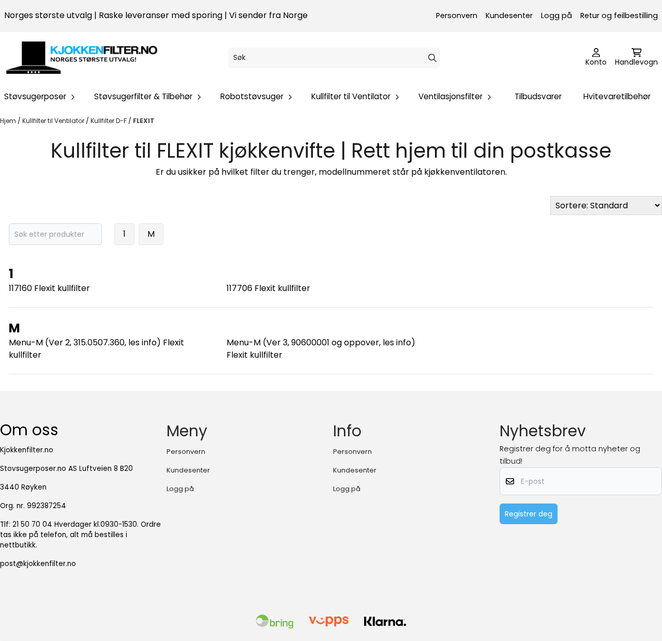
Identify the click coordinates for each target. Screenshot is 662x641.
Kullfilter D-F (109, 120)
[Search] (432, 58)
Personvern (456, 15)
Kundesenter (509, 15)
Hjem (9, 120)
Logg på (556, 15)
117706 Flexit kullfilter (268, 288)
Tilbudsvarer (538, 96)
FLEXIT (144, 120)
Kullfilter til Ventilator (54, 120)
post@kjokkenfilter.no (38, 564)
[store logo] (81, 57)
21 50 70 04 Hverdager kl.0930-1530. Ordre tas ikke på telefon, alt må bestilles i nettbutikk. (80, 535)
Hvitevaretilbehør (617, 96)
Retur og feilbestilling (619, 15)
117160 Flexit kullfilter (49, 288)
